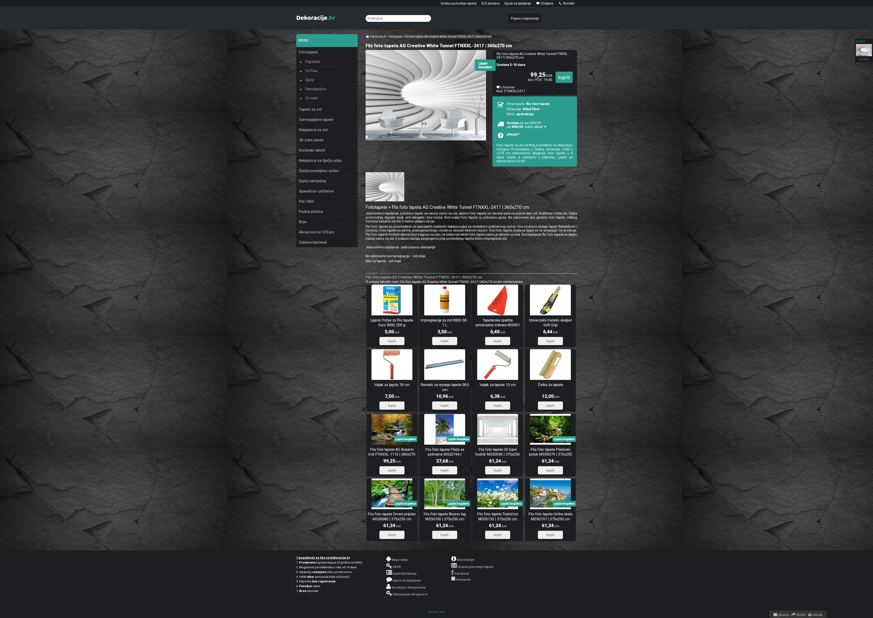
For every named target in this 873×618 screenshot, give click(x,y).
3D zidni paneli (311, 140)
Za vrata (311, 98)
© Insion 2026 (437, 612)
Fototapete (308, 52)
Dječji (309, 80)
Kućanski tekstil (312, 150)
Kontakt (568, 3)
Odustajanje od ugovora (410, 594)
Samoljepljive (315, 89)
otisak (817, 615)
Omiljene (546, 3)
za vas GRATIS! (527, 125)
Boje (302, 221)
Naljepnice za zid (313, 129)
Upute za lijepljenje (517, 3)
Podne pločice (311, 211)
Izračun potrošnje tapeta (459, 3)
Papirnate (312, 62)
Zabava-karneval (313, 242)
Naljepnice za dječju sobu (320, 160)
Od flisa (311, 71)
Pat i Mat (306, 201)
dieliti (800, 615)
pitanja (783, 615)
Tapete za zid (310, 109)
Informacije (465, 559)
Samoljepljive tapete (316, 119)
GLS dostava (490, 3)
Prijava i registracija (525, 18)
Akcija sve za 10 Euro (316, 232)
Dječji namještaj (312, 181)
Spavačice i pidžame (316, 191)
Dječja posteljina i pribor (319, 170)
